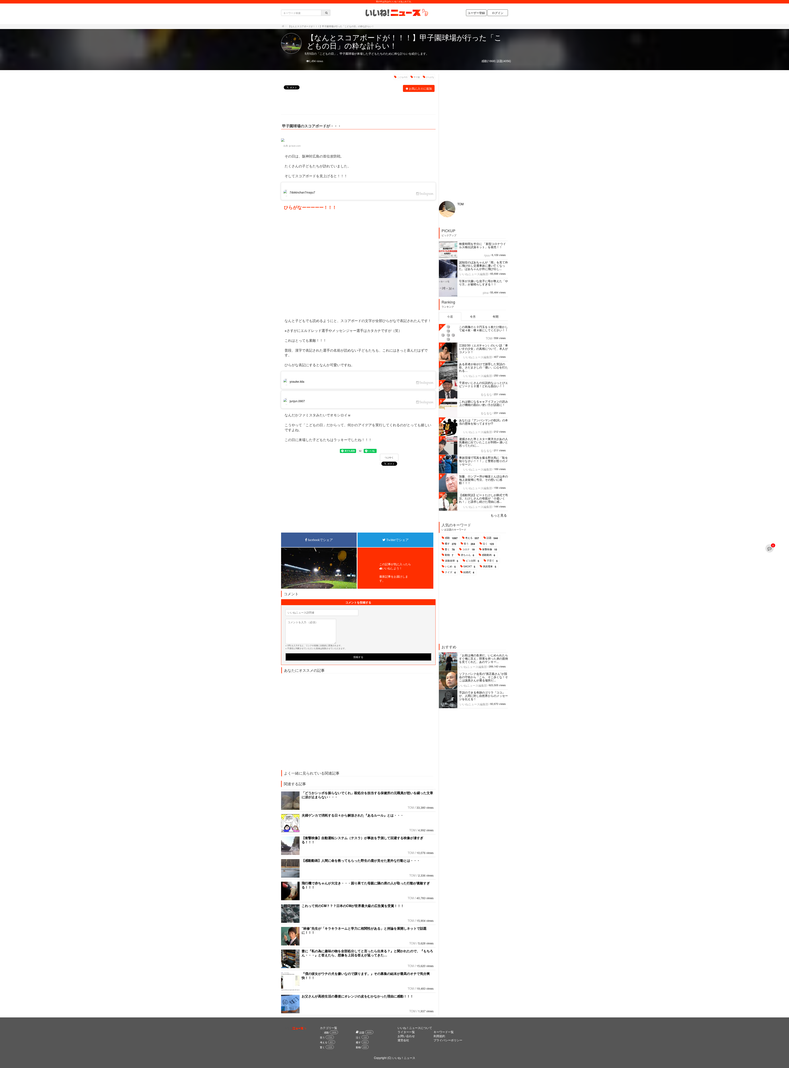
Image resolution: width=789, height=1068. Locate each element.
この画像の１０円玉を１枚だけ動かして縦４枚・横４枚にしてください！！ (483, 328)
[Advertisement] (356, 103)
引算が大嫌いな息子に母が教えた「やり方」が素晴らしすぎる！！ (483, 282)
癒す (450, 544)
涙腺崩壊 (451, 561)
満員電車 (489, 566)
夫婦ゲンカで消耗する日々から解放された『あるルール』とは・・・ (353, 815)
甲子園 (417, 77)
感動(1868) (488, 61)
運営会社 (403, 1040)
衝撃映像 (489, 549)
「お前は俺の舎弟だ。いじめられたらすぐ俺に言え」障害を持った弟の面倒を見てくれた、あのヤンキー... (483, 658)
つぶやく (389, 457)
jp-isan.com (295, 145)
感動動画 (488, 555)
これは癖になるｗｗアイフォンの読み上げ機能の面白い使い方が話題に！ (483, 403)
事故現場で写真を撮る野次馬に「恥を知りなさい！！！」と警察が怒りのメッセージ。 (483, 460)
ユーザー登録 (476, 13)
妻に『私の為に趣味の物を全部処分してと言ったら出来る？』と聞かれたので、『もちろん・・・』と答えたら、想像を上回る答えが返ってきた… (367, 953)
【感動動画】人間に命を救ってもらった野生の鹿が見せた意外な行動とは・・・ (361, 860)
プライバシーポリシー (448, 1040)
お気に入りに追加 (420, 88)
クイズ (450, 572)
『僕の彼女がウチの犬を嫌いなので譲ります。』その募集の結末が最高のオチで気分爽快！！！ (366, 975)
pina (485, 293)
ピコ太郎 (472, 561)
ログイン (497, 13)
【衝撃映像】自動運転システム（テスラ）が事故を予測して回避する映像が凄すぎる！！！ (362, 839)
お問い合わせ (406, 1036)
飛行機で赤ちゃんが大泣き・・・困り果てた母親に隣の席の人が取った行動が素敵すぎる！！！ (366, 885)
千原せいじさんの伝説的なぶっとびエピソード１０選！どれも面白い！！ (483, 384)
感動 (451, 538)
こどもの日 (402, 77)
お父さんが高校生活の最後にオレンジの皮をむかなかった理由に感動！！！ (357, 996)
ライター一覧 (406, 1032)
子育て (492, 561)
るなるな (486, 394)
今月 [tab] (473, 316)
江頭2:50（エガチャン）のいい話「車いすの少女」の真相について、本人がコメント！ (483, 348)
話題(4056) (504, 61)
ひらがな (430, 77)
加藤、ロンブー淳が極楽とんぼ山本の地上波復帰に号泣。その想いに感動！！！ (483, 479)
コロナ (468, 549)
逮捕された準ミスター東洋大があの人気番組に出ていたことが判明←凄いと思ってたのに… (483, 442)
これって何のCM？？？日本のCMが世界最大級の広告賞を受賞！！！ (353, 905)
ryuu (487, 255)
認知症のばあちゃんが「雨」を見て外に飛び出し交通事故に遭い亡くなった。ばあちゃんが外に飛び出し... (483, 265)
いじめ (450, 566)
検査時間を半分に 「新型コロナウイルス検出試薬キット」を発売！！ (482, 245)
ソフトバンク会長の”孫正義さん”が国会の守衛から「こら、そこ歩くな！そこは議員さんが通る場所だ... (483, 677)
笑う (469, 544)
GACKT (469, 566)
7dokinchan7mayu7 (302, 192)
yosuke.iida (297, 381)
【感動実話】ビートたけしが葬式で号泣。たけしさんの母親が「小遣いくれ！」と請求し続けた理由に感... (483, 498)
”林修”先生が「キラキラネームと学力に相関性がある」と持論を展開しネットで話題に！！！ (364, 930)
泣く (488, 544)
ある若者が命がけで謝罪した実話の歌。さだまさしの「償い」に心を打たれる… (483, 367)
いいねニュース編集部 (474, 274)
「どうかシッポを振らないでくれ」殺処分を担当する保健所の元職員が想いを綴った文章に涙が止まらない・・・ (367, 794)
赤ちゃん (467, 555)
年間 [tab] (495, 316)
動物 (449, 555)
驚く (450, 549)
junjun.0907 (297, 401)
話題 (492, 538)
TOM (411, 807)
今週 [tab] (450, 316)
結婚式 (468, 572)
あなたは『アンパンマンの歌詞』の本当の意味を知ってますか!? (483, 421)
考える (472, 538)
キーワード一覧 (444, 1032)
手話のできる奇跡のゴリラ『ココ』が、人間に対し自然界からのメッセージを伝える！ (483, 695)
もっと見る (498, 515)
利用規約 (439, 1036)
